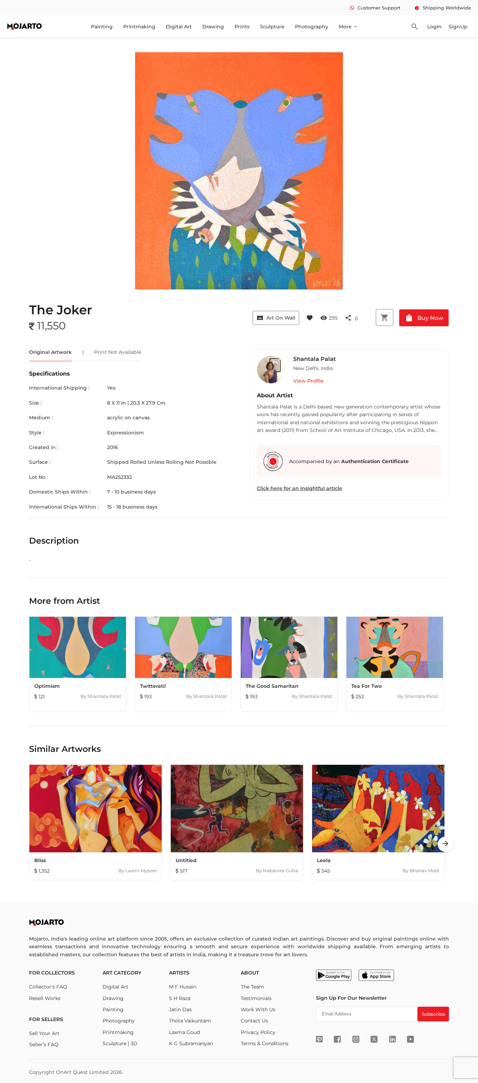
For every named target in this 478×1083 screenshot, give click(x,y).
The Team (252, 987)
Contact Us (254, 1021)
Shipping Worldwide (442, 8)
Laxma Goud (184, 1032)
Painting (102, 26)
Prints (241, 26)
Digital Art (179, 26)
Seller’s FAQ (43, 1044)
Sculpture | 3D (120, 1043)
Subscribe (433, 1014)
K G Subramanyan (191, 1043)
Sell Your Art (44, 1033)
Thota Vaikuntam (190, 1021)
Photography (311, 26)
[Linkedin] (392, 1039)
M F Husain (182, 987)
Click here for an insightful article (299, 488)
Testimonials (256, 998)
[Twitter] (374, 1039)
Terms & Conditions (264, 1043)
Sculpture (272, 26)
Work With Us (258, 1009)
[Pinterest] (319, 1039)
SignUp (458, 26)
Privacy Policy (258, 1032)
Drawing (213, 26)
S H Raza (179, 998)
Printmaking (139, 26)
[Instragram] (355, 1039)
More (348, 26)
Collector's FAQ (48, 987)
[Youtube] (410, 1039)
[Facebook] (337, 1039)
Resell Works (45, 998)
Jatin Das (180, 1009)
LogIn (434, 26)
